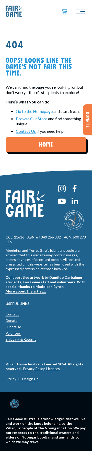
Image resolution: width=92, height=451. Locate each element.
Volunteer (13, 333)
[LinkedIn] (75, 201)
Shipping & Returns (21, 339)
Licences (53, 368)
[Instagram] (62, 188)
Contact (12, 314)
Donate (11, 320)
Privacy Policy (34, 368)
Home (46, 145)
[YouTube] (62, 201)
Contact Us (26, 131)
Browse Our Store (31, 118)
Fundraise (13, 327)
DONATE (87, 120)
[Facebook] (75, 188)
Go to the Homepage (34, 111)
